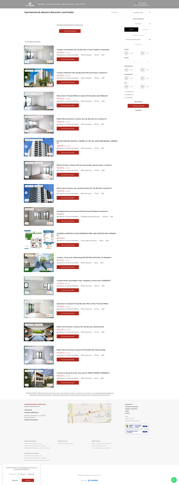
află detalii (24, 467)
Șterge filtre (138, 110)
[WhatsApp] (174, 480)
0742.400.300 (142, 3)
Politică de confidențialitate (132, 421)
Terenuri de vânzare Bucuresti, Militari (101, 448)
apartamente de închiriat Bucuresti (80, 395)
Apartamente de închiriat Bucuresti (33, 455)
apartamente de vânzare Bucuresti (104, 393)
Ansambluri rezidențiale (53, 4)
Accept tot (28, 480)
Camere (126, 57)
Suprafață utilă (128, 66)
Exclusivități (129, 97)
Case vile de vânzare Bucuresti (65, 443)
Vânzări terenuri (96, 441)
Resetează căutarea (70, 31)
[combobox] (138, 24)
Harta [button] (50, 61)
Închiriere (145, 29)
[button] (26, 54)
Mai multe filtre (138, 101)
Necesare (13, 474)
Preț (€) (126, 49)
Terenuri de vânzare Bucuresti (99, 445)
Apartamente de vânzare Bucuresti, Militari (35, 445)
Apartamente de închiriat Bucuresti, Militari (35, 458)
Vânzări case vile (62, 441)
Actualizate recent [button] (138, 12)
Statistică (22, 474)
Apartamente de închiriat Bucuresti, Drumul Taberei (37, 460)
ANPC (126, 416)
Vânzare (131, 29)
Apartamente (41, 4)
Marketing (31, 474)
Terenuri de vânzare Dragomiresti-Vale (101, 443)
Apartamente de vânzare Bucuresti (33, 443)
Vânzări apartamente (30, 441)
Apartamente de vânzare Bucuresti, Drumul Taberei (37, 448)
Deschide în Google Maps (31, 419)
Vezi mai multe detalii (67, 59)
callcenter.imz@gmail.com (141, 5)
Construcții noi (130, 91)
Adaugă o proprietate (68, 4)
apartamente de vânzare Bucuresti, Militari (40, 395)
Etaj (125, 82)
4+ (148, 61)
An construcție (128, 74)
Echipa (77, 4)
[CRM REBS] (93, 480)
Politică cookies (129, 418)
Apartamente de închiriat (31, 453)
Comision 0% (129, 94)
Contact (82, 4)
